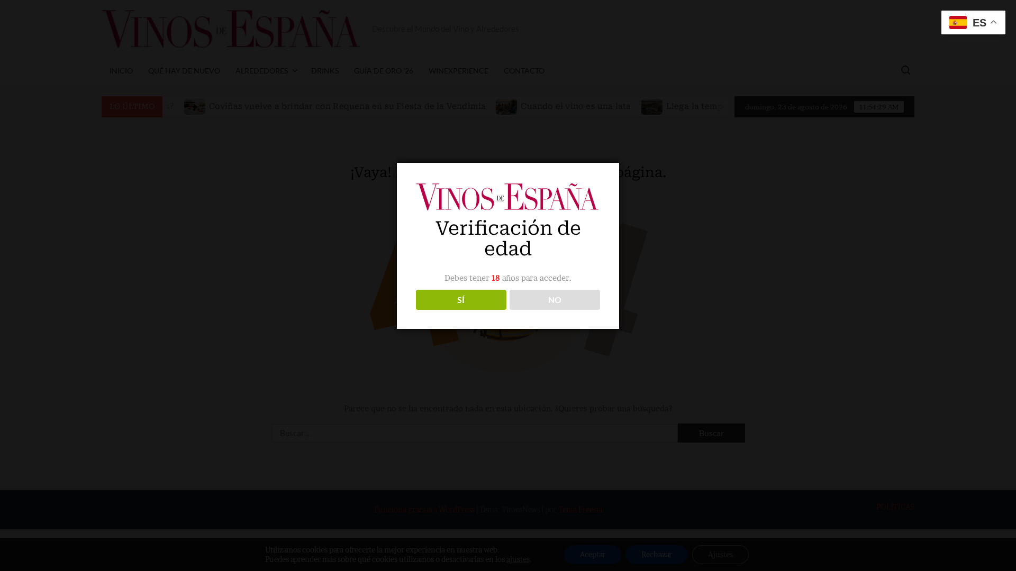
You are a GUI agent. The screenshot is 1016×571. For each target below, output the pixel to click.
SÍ (461, 299)
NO (554, 299)
